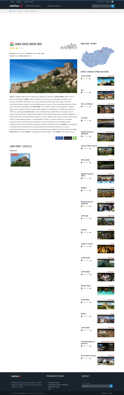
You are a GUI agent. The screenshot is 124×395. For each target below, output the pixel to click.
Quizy (49, 389)
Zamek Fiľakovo (85, 327)
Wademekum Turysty (53, 386)
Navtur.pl (24, 393)
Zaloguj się (108, 1)
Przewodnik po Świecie (34, 6)
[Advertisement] (62, 26)
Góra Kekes (84, 118)
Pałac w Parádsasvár (87, 104)
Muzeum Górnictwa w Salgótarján (87, 203)
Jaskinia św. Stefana (87, 244)
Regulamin (19, 1)
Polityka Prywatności (29, 1)
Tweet (69, 138)
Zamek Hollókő (85, 300)
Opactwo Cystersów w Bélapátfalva (87, 133)
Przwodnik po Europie (54, 382)
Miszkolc (83, 314)
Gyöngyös (83, 188)
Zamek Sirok (13, 150)
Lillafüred (84, 230)
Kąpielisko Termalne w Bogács (87, 175)
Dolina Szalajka (85, 160)
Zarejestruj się (100, 1)
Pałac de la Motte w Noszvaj (89, 146)
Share (60, 138)
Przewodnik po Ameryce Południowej (58, 384)
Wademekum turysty (54, 6)
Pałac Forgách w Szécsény (88, 355)
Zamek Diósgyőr (85, 272)
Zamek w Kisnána (86, 76)
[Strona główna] (16, 6)
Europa (35, 53)
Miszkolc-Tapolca (86, 286)
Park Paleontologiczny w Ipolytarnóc (88, 342)
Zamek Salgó (84, 216)
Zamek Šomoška (85, 258)
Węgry (43, 53)
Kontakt (12, 1)
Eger (82, 90)
